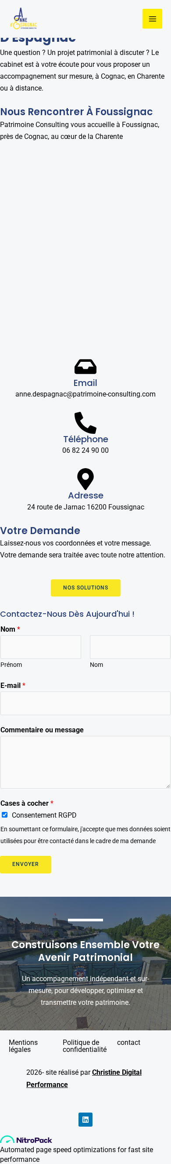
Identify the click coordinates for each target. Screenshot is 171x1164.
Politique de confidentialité (85, 1046)
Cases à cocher (26, 803)
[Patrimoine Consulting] (23, 18)
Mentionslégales (23, 1046)
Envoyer (25, 864)
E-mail (12, 685)
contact (128, 1042)
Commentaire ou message (42, 730)
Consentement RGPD (44, 815)
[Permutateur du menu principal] (152, 19)
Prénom (11, 664)
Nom (10, 629)
